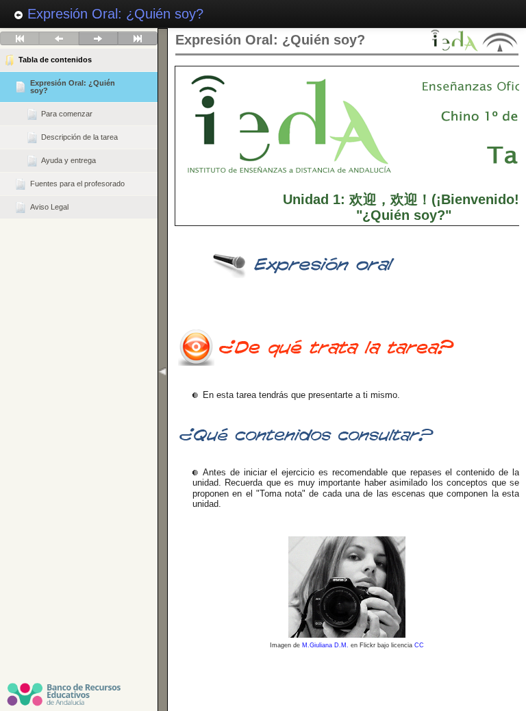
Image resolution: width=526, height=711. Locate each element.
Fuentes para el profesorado (77, 183)
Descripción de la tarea (79, 137)
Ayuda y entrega (68, 160)
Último (137, 38)
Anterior (58, 38)
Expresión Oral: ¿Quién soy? (113, 13)
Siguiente (98, 38)
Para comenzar (66, 114)
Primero (19, 38)
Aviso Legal (49, 207)
